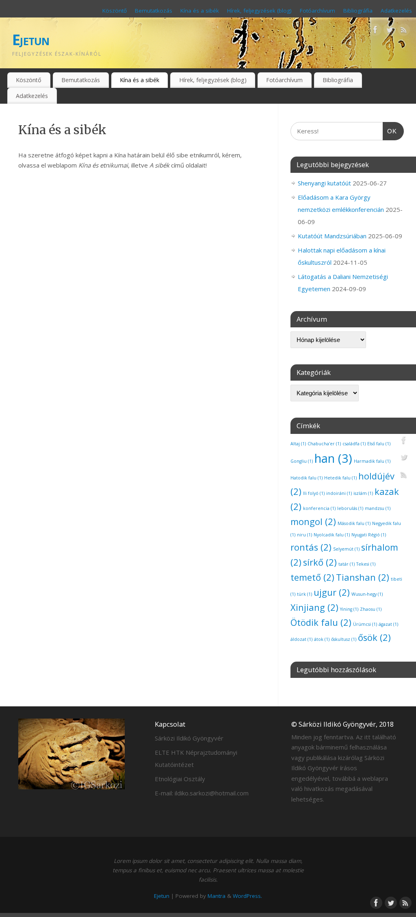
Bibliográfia (358, 10)
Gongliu (301, 461)
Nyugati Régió (368, 535)
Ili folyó (314, 493)
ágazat (388, 624)
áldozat (301, 639)
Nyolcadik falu (332, 535)
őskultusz (343, 639)
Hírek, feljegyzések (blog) (259, 10)
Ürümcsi (365, 624)
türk (304, 594)
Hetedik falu (340, 478)
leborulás (350, 508)
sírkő (320, 562)
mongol (313, 521)
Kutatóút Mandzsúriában (332, 236)
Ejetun (31, 40)
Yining (349, 609)
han (333, 458)
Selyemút (346, 549)
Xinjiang (314, 607)
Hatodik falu (306, 478)
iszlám (363, 493)
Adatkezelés (396, 10)
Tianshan (362, 577)
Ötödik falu (320, 622)
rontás (311, 547)
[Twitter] (390, 31)
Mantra (216, 896)
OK (390, 131)
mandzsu (377, 508)
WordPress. (247, 896)
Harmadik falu (372, 461)
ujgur (332, 592)
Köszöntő (114, 10)
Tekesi (365, 564)
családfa (354, 444)
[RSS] (404, 31)
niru (304, 535)
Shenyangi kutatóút (324, 183)
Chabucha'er (324, 444)
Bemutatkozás (153, 10)
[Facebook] (375, 31)
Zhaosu (370, 609)
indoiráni (339, 493)
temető (312, 577)
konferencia (319, 508)
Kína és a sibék (199, 10)
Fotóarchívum (317, 10)
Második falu (354, 523)
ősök (374, 637)
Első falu (378, 444)
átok (321, 639)
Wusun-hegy (367, 594)
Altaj (298, 444)
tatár (346, 564)
